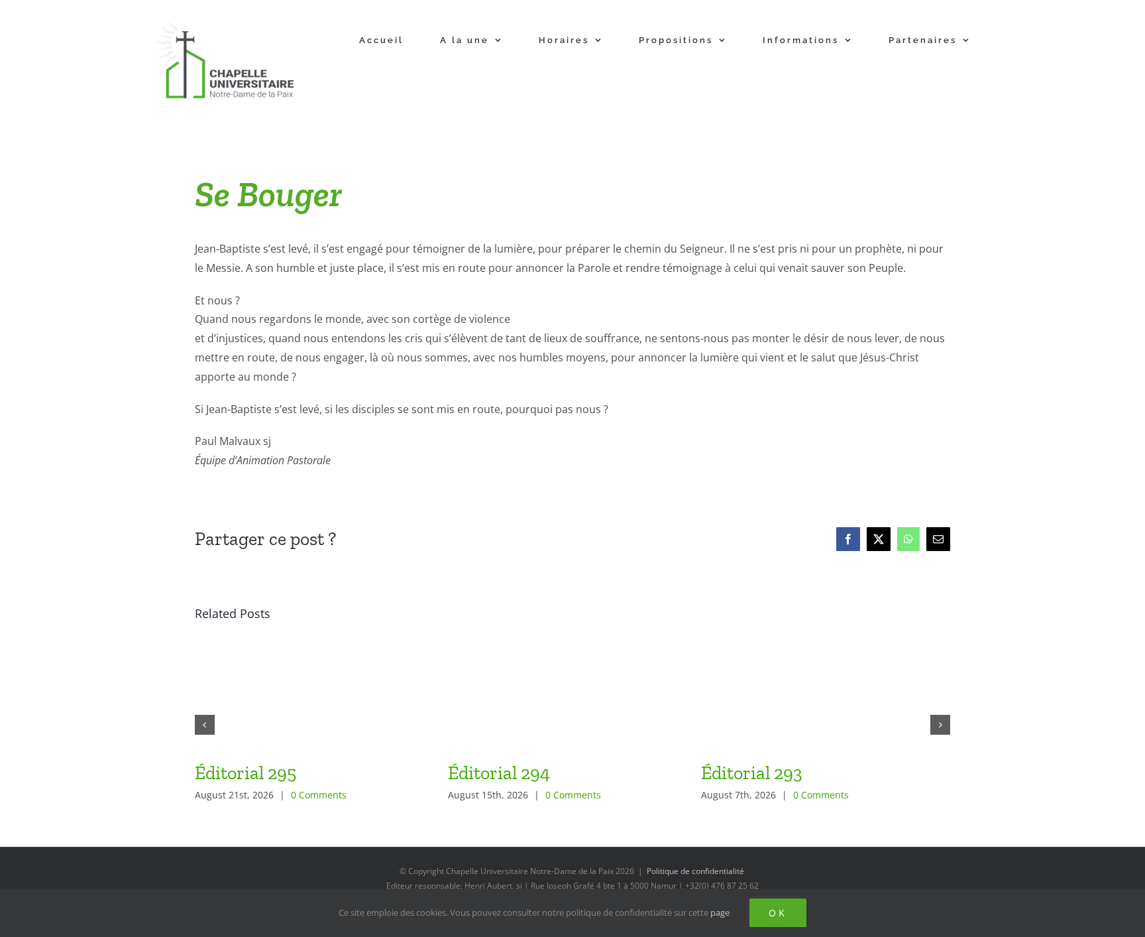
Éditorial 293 (751, 773)
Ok (778, 912)
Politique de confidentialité (695, 871)
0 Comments (319, 794)
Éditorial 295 (245, 773)
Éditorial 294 (499, 773)
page (720, 912)
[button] (205, 725)
